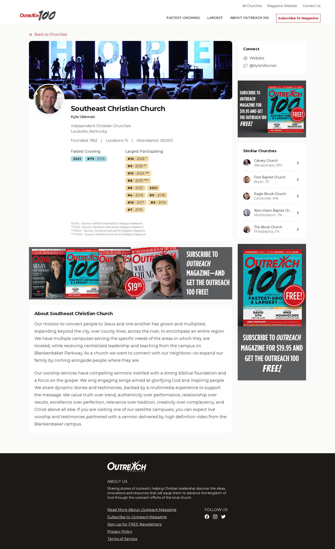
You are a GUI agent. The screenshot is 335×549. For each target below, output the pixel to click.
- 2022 (135, 188)
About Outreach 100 (249, 18)
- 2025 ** (137, 166)
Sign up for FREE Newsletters (134, 524)
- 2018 (157, 195)
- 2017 (136, 202)
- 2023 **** (138, 181)
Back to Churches (50, 34)
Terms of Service (122, 539)
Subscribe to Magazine (298, 18)
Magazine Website (282, 6)
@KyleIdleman (263, 65)
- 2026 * (137, 159)
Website (257, 58)
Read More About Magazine (141, 510)
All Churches (252, 6)
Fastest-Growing (183, 18)
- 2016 (158, 202)
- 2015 (135, 210)
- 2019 (96, 159)
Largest (215, 18)
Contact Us (311, 6)
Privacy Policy (119, 531)
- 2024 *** (138, 173)
